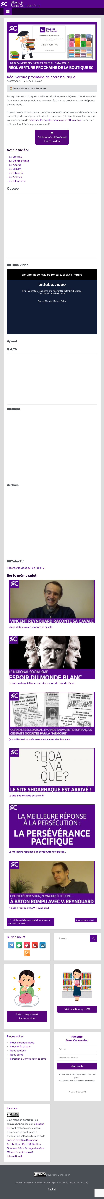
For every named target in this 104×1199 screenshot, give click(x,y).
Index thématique (20, 1046)
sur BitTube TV (17, 181)
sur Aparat (15, 165)
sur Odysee (15, 157)
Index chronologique (22, 1042)
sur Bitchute (16, 173)
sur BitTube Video (19, 160)
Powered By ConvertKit (77, 1092)
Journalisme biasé (85, 920)
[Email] (42, 945)
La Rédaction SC (34, 81)
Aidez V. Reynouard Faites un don (27, 1016)
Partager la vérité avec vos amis (28, 1058)
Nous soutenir (18, 1050)
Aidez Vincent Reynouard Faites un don (52, 139)
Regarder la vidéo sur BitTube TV (25, 568)
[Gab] (19, 945)
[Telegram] (11, 945)
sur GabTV (15, 169)
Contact (52, 1189)
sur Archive (15, 177)
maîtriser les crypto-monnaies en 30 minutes (55, 120)
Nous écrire (16, 1054)
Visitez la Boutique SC (77, 1009)
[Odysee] (27, 945)
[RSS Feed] (27, 953)
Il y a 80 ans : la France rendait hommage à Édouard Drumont (29, 922)
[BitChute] (34, 945)
